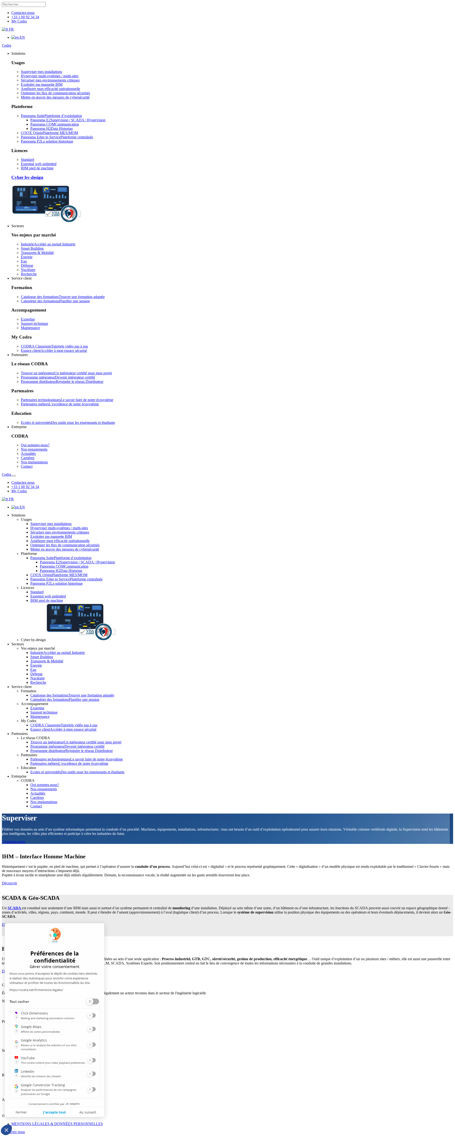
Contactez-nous (13, 842)
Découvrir (9, 883)
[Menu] (14, 475)
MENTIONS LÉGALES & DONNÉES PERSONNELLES (57, 1124)
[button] (18, 53)
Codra (6, 45)
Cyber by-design (27, 177)
